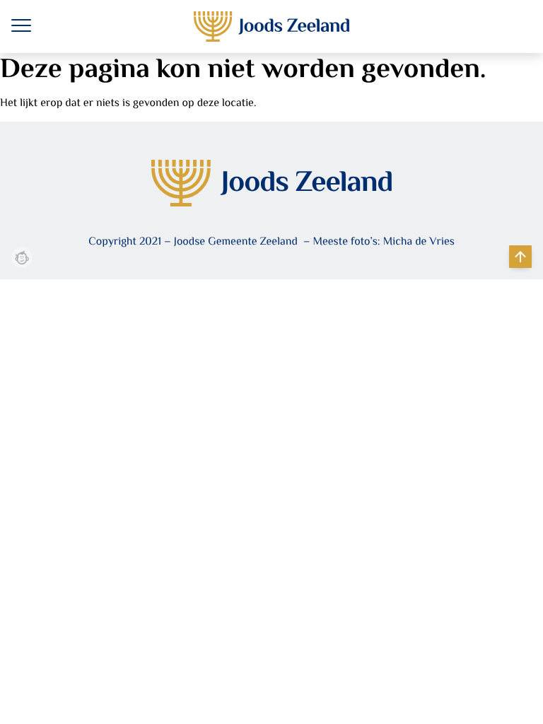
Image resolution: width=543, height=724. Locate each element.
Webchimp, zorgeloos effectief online (22, 257)
